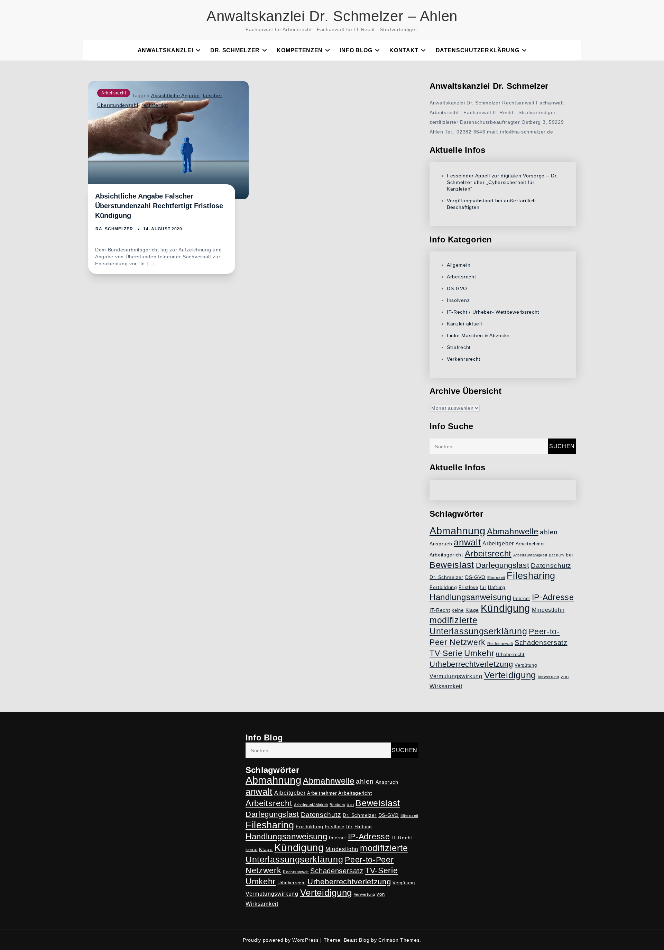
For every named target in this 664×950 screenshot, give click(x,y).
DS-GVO (457, 288)
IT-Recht (440, 610)
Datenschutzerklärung (477, 50)
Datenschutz (551, 565)
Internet (521, 598)
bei (569, 554)
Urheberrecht (510, 654)
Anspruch (441, 543)
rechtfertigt (154, 105)
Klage (472, 610)
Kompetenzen (300, 50)
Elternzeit (496, 577)
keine (458, 610)
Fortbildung (443, 587)
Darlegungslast (502, 565)
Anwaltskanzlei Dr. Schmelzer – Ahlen (332, 16)
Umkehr (479, 653)
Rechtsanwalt (500, 644)
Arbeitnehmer (530, 544)
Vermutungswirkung (456, 676)
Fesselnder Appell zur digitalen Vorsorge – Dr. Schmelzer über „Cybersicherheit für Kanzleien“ (502, 182)
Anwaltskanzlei (165, 50)
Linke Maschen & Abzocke (478, 335)
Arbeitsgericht (446, 554)
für (483, 587)
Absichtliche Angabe (175, 95)
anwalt (467, 542)
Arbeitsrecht (113, 93)
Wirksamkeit (446, 686)
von (565, 676)
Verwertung (548, 677)
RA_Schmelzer (114, 229)
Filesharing (531, 575)
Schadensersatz (541, 642)
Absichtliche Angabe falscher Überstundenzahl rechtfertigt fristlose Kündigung (159, 205)
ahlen (549, 532)
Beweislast (452, 565)
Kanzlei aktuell (464, 323)
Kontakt (403, 50)
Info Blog (356, 50)
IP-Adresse (553, 597)
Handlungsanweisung (470, 597)
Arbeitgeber (498, 543)
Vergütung (526, 665)
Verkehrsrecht (463, 359)
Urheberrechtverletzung (471, 664)
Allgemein (458, 265)
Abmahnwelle (512, 531)
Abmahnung (457, 530)
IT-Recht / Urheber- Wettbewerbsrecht (493, 312)
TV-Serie (446, 653)
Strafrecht (459, 347)
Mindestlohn (548, 610)
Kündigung (505, 608)
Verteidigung (510, 675)
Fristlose (468, 587)
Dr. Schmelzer (235, 50)
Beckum (556, 555)
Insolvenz (458, 300)
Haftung (496, 587)
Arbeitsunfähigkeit (530, 555)
